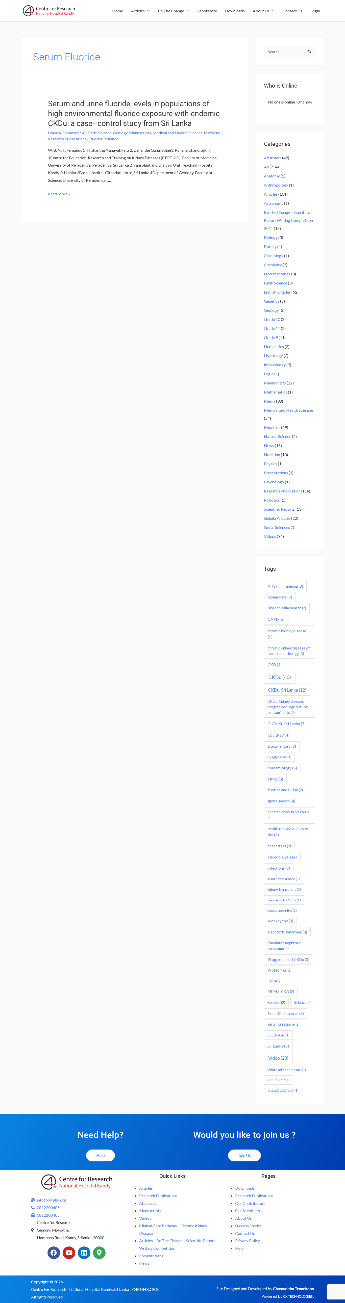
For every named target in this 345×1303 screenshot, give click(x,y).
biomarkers (280, 597)
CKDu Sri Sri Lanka (287, 723)
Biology (271, 237)
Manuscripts (140, 132)
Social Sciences (277, 527)
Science (302, 1002)
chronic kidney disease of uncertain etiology (289, 651)
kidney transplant (284, 889)
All (84, 132)
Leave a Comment (63, 132)
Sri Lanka (278, 1046)
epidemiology (282, 767)
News (269, 445)
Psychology (274, 481)
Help (239, 1248)
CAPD (276, 619)
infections (279, 868)
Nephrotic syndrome (287, 932)
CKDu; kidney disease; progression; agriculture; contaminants (287, 707)
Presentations (276, 472)
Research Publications (67, 138)
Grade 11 (272, 328)
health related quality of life (288, 831)
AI (272, 586)
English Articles (277, 292)
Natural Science (277, 436)
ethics (275, 779)
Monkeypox (280, 921)
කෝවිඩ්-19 (278, 1080)
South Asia (278, 1035)
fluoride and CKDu (285, 790)
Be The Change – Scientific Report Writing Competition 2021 (288, 220)
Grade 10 (272, 319)
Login (315, 10)
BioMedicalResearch (286, 608)
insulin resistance (283, 879)
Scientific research (286, 1013)
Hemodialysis (282, 857)
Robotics (272, 500)
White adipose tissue (286, 1069)
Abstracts (272, 157)
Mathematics (275, 391)
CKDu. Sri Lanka (287, 690)
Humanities (274, 346)
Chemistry (273, 264)
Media (269, 401)
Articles (138, 10)
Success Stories (248, 1225)
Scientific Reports (279, 509)
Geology (120, 132)
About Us (261, 10)
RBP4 (274, 981)
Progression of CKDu (288, 959)
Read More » (59, 194)
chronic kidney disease (287, 633)
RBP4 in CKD (280, 991)
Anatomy (272, 175)
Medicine (212, 132)
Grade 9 (271, 337)
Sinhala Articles (277, 518)
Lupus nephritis (282, 910)
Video (278, 1058)
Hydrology (273, 355)
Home (117, 10)
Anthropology (276, 185)
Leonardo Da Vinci (284, 900)
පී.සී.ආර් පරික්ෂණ (283, 1090)
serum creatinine (283, 1024)
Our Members (247, 1210)
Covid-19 (278, 735)
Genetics (271, 301)
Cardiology (273, 255)
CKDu (279, 677)
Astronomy (273, 203)
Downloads (235, 10)
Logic (269, 373)
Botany (270, 246)
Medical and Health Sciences (177, 132)
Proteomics (279, 970)
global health (281, 801)
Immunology (275, 364)
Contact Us (292, 10)
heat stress (279, 846)
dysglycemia (279, 757)
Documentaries (277, 273)
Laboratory (207, 10)
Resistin (276, 1002)
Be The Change (171, 10)
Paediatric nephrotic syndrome (284, 946)
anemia (294, 586)
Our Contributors (250, 1203)
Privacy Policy (247, 1240)
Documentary (282, 746)
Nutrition (272, 454)
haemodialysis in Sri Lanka (288, 815)
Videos (270, 536)
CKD (275, 664)
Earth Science (99, 132)
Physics (270, 463)
